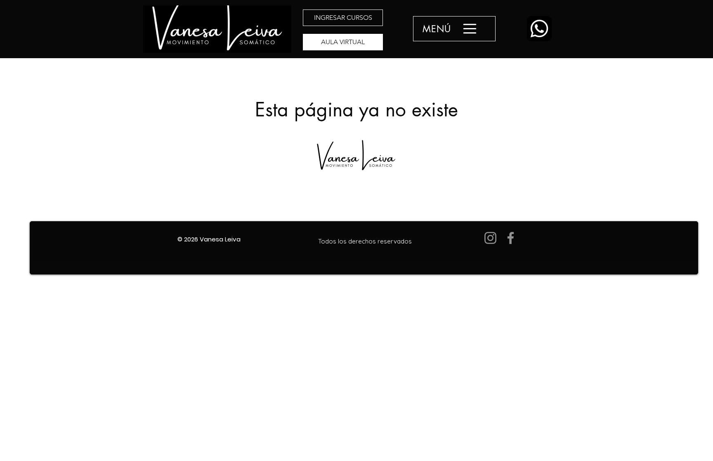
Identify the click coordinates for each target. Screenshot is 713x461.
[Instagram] (490, 238)
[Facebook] (511, 238)
